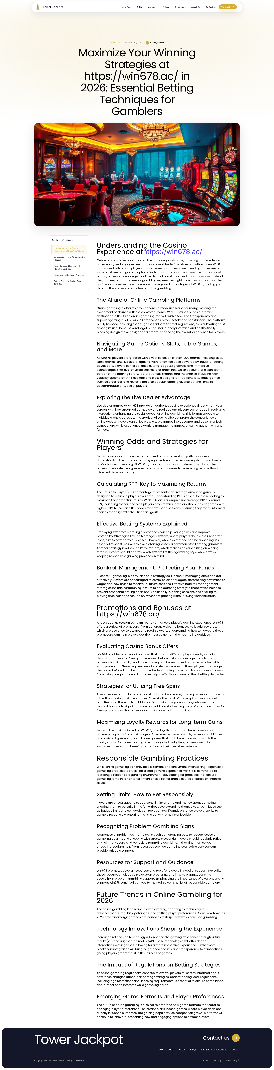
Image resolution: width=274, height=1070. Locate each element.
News (182, 1049)
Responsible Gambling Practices (69, 275)
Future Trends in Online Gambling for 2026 (69, 282)
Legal (236, 1060)
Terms (227, 1060)
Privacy (217, 1060)
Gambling (115, 43)
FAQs (193, 1049)
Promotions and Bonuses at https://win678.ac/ (67, 267)
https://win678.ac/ (172, 251)
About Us (207, 1060)
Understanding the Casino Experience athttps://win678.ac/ (69, 249)
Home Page (166, 1049)
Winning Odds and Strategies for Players (69, 258)
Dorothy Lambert (157, 43)
